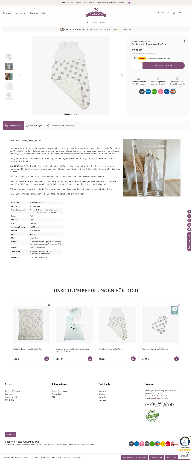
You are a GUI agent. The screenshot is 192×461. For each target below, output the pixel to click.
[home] (88, 22)
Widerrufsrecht (11, 397)
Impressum (103, 400)
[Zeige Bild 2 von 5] (71, 114)
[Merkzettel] (174, 12)
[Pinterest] (154, 405)
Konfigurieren (156, 457)
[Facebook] (148, 405)
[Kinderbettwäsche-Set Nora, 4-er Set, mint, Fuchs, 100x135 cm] (74, 324)
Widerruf (10, 434)
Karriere (102, 394)
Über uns (102, 391)
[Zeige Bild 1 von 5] (67, 114)
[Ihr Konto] (180, 12)
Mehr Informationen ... (74, 457)
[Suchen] (167, 12)
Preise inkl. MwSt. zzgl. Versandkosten (144, 53)
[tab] (13, 125)
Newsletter (103, 397)
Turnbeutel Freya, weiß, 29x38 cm (155, 349)
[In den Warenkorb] (46, 358)
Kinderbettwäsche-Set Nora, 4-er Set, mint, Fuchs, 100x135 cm (72, 350)
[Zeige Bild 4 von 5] (74, 114)
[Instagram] (160, 405)
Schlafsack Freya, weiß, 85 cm (110, 349)
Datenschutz (57, 394)
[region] (65, 75)
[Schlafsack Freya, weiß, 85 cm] (117, 324)
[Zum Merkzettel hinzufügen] (185, 40)
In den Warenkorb (164, 65)
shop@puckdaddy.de (159, 398)
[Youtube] (165, 405)
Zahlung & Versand (12, 391)
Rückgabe (9, 394)
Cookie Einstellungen (60, 391)
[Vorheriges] (20, 75)
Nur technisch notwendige (134, 457)
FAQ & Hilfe (9, 400)
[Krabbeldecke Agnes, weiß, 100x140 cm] (31, 324)
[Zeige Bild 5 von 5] (76, 114)
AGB (53, 397)
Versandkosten (44, 444)
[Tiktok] (171, 405)
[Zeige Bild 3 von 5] (73, 114)
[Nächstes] (122, 75)
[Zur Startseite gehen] (96, 12)
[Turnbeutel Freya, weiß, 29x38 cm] (160, 324)
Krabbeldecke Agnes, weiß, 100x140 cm (28, 349)
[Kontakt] (189, 242)
